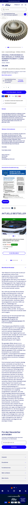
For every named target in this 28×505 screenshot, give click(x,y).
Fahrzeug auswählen (20, 81)
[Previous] (9, 236)
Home (3, 52)
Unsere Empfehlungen (10, 52)
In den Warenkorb (14, 253)
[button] (23, 500)
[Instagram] (14, 491)
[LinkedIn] (25, 491)
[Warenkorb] (25, 4)
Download (5, 201)
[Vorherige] (3, 1)
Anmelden (14, 447)
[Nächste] (25, 1)
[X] (8, 491)
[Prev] (6, 260)
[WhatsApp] (15, 208)
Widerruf (17, 4)
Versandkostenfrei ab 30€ (14, 1)
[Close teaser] (18, 495)
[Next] (19, 236)
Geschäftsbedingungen (15, 321)
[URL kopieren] (12, 208)
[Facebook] (2, 491)
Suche (7, 9)
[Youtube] (20, 490)
